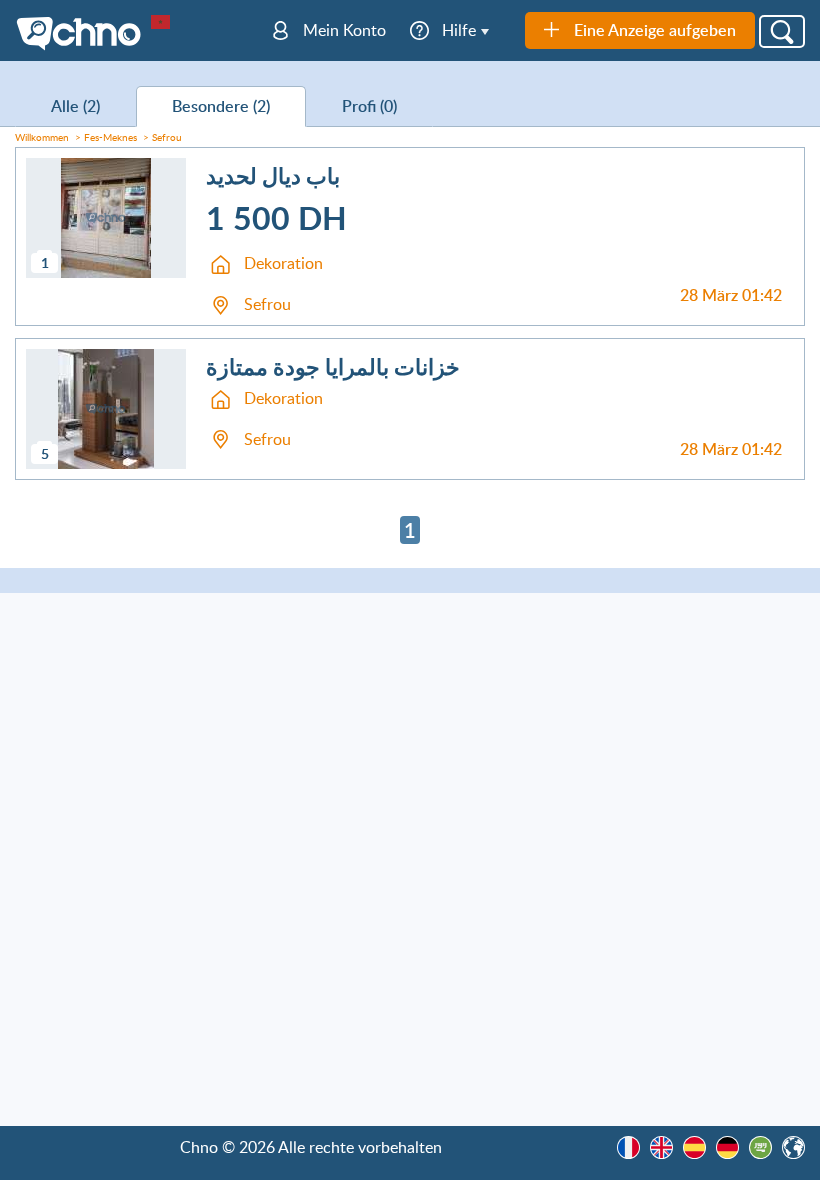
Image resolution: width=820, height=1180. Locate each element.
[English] (661, 1147)
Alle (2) (75, 106)
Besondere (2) (221, 106)
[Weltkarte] (793, 1147)
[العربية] (760, 1147)
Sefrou (167, 137)
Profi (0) (369, 106)
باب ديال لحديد (273, 175)
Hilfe (459, 30)
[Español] (694, 1147)
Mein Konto (344, 30)
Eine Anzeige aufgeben (655, 30)
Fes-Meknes (110, 137)
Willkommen (42, 137)
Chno (83, 35)
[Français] (628, 1147)
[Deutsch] (727, 1147)
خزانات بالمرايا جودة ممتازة (333, 366)
